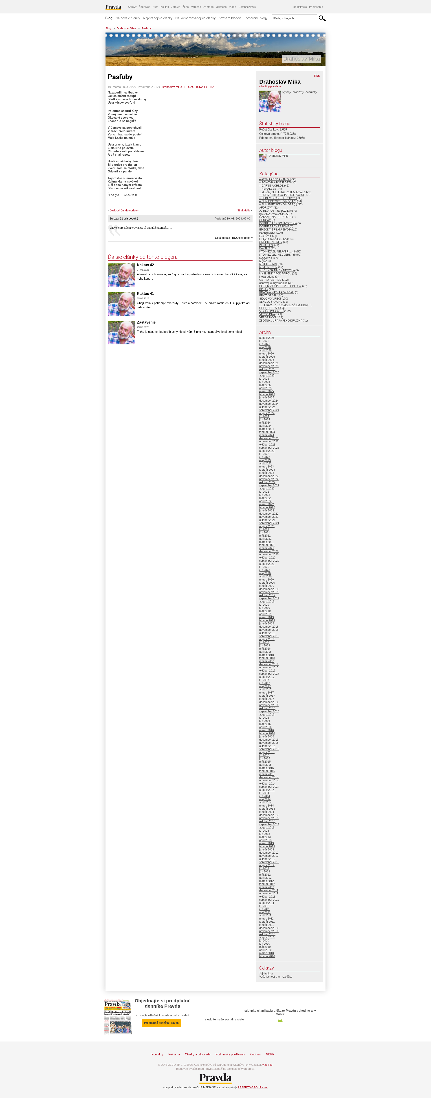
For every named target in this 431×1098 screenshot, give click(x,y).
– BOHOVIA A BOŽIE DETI (275, 182)
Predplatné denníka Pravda (161, 1022)
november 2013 (269, 818)
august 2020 (267, 563)
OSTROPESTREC (270, 279)
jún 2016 (264, 720)
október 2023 (267, 444)
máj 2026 (265, 347)
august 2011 (266, 902)
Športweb (144, 7)
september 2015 (269, 749)
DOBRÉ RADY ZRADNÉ (274, 226)
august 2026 (267, 337)
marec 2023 (266, 466)
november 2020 (269, 554)
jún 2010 (264, 943)
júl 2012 (264, 868)
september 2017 (269, 673)
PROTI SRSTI (267, 295)
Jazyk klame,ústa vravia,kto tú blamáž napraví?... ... (141, 227)
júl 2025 (264, 378)
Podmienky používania (230, 1054)
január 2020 (266, 585)
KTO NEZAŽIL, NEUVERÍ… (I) (277, 254)
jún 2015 (264, 758)
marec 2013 (266, 843)
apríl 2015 (265, 764)
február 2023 (267, 469)
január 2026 (266, 359)
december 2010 (269, 928)
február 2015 (267, 771)
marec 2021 (266, 542)
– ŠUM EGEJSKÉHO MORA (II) (278, 204)
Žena (186, 7)
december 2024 (269, 400)
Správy (132, 7)
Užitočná (221, 7)
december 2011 (268, 890)
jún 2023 (264, 457)
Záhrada (208, 7)
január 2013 (266, 849)
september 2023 (269, 447)
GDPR (270, 1054)
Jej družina (266, 973)
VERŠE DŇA (267, 314)
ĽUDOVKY (265, 257)
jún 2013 (264, 833)
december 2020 (269, 551)
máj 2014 (265, 799)
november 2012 (269, 855)
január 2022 (266, 510)
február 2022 (267, 507)
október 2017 (267, 670)
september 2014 (269, 786)
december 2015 (269, 739)
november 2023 (269, 441)
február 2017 (267, 695)
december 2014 (269, 777)
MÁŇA (263, 261)
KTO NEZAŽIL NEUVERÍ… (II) (277, 251)
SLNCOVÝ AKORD (270, 301)
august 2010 (267, 937)
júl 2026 (264, 341)
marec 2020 (266, 579)
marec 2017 (266, 692)
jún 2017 (264, 683)
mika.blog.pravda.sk (270, 86)
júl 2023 (264, 454)
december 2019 (269, 589)
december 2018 (269, 626)
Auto (155, 7)
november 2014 (269, 780)
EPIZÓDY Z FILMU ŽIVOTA (275, 229)
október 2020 (267, 557)
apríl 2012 (265, 877)
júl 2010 (264, 940)
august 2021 (267, 526)
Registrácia (300, 7)
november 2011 (268, 893)
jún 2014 (264, 796)
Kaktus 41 (145, 294)
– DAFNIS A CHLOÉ (271, 185)
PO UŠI (263, 289)
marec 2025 (266, 391)
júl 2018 (264, 642)
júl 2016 (264, 717)
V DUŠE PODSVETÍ (271, 311)
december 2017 (269, 664)
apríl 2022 (265, 501)
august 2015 (267, 752)
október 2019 (267, 595)
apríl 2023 (265, 463)
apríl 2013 (265, 840)
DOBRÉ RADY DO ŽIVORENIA (278, 223)
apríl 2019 (265, 614)
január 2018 (266, 661)
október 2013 (267, 821)
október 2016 (267, 708)
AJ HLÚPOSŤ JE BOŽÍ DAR (276, 210)
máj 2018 (265, 648)
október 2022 (267, 482)
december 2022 (269, 476)
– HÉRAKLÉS (267, 188)
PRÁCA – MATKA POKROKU (276, 292)
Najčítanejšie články (157, 18)
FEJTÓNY (265, 235)
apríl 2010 (265, 950)
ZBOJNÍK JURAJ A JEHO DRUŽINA (280, 320)
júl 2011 (264, 906)
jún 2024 (264, 419)
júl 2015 (264, 755)
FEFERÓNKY (267, 232)
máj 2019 (265, 611)
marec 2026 (266, 353)
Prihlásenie (316, 7)
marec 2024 (266, 429)
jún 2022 (264, 494)
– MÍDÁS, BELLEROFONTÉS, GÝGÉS (282, 192)
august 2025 (267, 375)
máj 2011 (264, 912)
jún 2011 (264, 909)
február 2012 (267, 884)
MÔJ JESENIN (268, 264)
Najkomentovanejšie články (195, 18)
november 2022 (269, 479)
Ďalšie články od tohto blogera (143, 256)
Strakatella (243, 210)
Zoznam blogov (229, 18)
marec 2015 (266, 768)
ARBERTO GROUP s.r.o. (253, 1087)
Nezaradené (267, 276)
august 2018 (267, 639)
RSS (317, 75)
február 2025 (267, 394)
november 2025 (269, 366)
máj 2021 (265, 535)
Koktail (165, 7)
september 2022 (269, 485)
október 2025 (267, 369)
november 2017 (269, 667)
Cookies (255, 1054)
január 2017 (266, 698)
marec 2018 (266, 655)
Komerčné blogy (255, 18)
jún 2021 (264, 532)
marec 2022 (266, 504)
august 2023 (267, 450)
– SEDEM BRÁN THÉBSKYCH (278, 198)
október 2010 (267, 934)
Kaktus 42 (145, 265)
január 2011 (266, 924)
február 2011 (267, 921)
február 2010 (267, 956)
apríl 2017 (265, 689)
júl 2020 (264, 567)
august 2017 (267, 676)
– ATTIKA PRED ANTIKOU (275, 179)
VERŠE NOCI (267, 317)
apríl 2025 (265, 388)
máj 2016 (265, 724)
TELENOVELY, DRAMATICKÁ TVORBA (283, 305)
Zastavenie (146, 322)
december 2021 (269, 513)
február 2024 (267, 432)
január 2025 (266, 397)
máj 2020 (265, 573)
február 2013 (267, 846)
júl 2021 (264, 529)
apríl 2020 (265, 576)
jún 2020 (264, 570)
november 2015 (269, 742)
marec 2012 (266, 881)
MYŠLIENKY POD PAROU (275, 273)
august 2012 (267, 865)
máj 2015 (265, 761)
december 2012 (269, 852)
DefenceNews (247, 7)
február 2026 (267, 356)
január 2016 (266, 736)
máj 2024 (265, 422)
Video (232, 7)
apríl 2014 (265, 802)
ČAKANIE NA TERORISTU (275, 217)
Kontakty (157, 1054)
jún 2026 (264, 344)
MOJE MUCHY (268, 267)
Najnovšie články (127, 18)
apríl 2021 (265, 538)
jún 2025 (264, 381)
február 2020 (267, 582)
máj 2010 (265, 946)
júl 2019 (264, 604)
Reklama (174, 1054)
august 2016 (267, 714)
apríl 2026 (265, 350)
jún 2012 (264, 871)
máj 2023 (265, 460)
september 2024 (269, 410)
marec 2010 (266, 953)
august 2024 (267, 413)
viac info (267, 1064)
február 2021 (267, 545)
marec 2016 (266, 730)
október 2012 (267, 859)
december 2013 (269, 815)
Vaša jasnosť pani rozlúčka (275, 976)
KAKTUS (264, 248)
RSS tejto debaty (242, 237)
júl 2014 (264, 793)
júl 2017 (264, 680)
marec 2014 (266, 805)
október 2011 (267, 896)
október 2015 (267, 746)
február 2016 (267, 733)
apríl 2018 (265, 651)
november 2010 (269, 931)
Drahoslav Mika (126, 28)
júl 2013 (264, 830)
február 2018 (267, 658)
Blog (108, 17)
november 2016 (269, 705)
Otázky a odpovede (197, 1054)
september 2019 (269, 598)
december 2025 (269, 363)
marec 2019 (266, 617)
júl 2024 (264, 416)
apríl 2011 (265, 915)
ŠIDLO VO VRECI (270, 298)
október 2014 (267, 783)
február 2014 (267, 808)
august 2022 (267, 488)
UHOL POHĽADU (270, 308)
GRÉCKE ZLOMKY (270, 242)
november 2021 (269, 516)
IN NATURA (266, 245)
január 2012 (266, 887)
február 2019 (267, 620)
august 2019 (267, 601)
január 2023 (266, 472)
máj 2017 (265, 686)
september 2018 (269, 636)
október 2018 (267, 633)
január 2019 (266, 623)
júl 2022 (264, 491)
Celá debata (222, 237)
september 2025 (269, 372)
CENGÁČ (265, 220)
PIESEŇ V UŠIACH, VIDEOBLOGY (280, 286)
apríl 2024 (265, 425)
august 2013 (267, 827)
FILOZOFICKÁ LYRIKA (199, 87)
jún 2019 (264, 607)
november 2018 (269, 629)
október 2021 (267, 520)
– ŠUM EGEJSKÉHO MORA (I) (277, 201)
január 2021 (266, 548)
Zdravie (175, 7)
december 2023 (269, 438)
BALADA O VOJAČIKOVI (274, 213)
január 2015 (266, 774)
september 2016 (269, 711)
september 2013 (269, 824)
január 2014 (266, 811)
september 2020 (269, 560)
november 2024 (269, 403)
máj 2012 (265, 874)
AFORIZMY (266, 207)
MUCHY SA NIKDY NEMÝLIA (277, 270)
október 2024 (267, 407)
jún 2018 (264, 645)
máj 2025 (265, 385)
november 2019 (269, 592)
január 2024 (266, 435)
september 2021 (269, 523)
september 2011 (269, 899)
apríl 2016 (265, 727)
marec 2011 (266, 918)
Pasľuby (146, 28)
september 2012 (269, 862)
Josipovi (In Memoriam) (124, 210)
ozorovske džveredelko (273, 283)
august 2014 (267, 789)
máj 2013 (265, 837)
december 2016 (269, 702)
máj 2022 (265, 498)
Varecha (196, 7)
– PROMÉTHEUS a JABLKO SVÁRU (281, 195)
